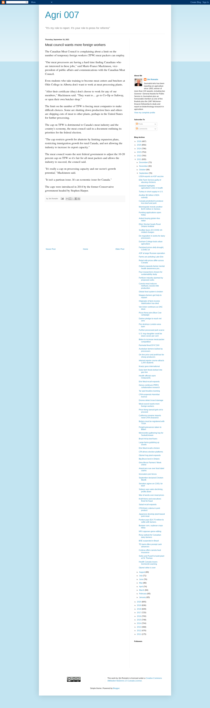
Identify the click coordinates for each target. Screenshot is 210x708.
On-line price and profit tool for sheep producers (151, 356)
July (141, 576)
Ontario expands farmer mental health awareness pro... (152, 267)
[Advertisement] (85, 225)
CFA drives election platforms (151, 452)
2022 (139, 156)
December (143, 162)
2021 (139, 159)
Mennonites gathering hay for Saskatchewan (151, 434)
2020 (139, 602)
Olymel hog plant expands (150, 455)
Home (85, 249)
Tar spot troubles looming (149, 391)
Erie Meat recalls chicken (149, 448)
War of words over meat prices (151, 495)
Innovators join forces (148, 474)
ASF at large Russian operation (152, 253)
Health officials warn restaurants (147, 377)
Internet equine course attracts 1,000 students (151, 361)
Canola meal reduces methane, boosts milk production (149, 286)
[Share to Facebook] (75, 198)
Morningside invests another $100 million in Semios (150, 208)
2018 (139, 609)
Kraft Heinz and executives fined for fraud (150, 500)
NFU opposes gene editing (150, 531)
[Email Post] (62, 198)
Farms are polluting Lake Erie (151, 257)
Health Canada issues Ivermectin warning (148, 563)
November (143, 166)
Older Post (119, 249)
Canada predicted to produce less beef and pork (151, 202)
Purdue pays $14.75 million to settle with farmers (151, 521)
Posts (140, 124)
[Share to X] (73, 198)
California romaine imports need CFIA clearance (150, 416)
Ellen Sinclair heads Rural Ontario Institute (150, 225)
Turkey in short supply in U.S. (151, 192)
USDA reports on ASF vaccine (151, 176)
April (141, 587)
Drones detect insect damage (151, 400)
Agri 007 (62, 15)
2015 (139, 620)
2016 (139, 616)
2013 (139, 627)
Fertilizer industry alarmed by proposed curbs (151, 279)
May (141, 583)
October (142, 170)
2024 (139, 149)
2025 (139, 145)
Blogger (116, 688)
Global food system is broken (151, 292)
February (143, 594)
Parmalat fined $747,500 (149, 345)
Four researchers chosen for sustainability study (150, 273)
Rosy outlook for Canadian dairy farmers (150, 536)
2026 (139, 141)
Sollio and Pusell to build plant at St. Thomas (151, 557)
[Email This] (67, 198)
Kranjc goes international (149, 366)
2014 (139, 623)
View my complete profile (144, 113)
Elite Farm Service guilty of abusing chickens (150, 181)
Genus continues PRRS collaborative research (149, 386)
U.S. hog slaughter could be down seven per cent (150, 335)
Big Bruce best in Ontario (149, 459)
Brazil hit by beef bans (148, 439)
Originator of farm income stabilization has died (149, 302)
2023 (139, 152)
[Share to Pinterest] (78, 198)
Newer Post (50, 249)
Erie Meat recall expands (149, 382)
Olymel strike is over (147, 568)
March (142, 590)
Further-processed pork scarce (151, 330)
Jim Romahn (152, 79)
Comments (142, 129)
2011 (139, 634)
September (144, 173)
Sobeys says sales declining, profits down (151, 490)
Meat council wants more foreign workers (149, 405)
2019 (139, 605)
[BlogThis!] (70, 198)
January (142, 597)
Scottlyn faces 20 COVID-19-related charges (151, 231)
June (141, 579)
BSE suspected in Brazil (149, 541)
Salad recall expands (148, 504)
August (142, 572)
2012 (139, 630)
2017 (139, 612)
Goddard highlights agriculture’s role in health (151, 187)
